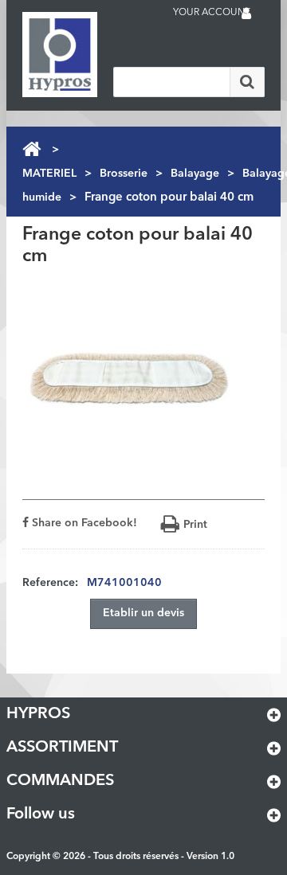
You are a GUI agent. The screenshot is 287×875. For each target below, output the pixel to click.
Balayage (195, 173)
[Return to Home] (31, 149)
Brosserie (123, 173)
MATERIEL (49, 173)
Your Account (211, 13)
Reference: (50, 582)
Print (195, 524)
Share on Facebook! (83, 523)
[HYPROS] (86, 54)
